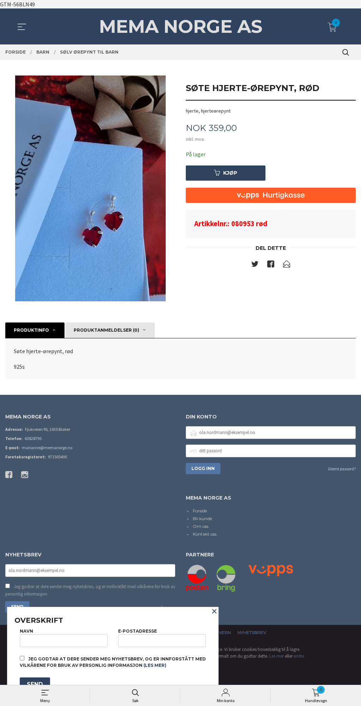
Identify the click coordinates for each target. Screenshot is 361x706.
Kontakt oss (204, 534)
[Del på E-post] (286, 265)
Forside (200, 510)
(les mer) (154, 665)
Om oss (200, 526)
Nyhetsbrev (252, 632)
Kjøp (230, 173)
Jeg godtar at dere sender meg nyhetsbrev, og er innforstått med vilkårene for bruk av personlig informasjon (90, 590)
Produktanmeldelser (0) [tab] (106, 330)
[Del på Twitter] (255, 265)
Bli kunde (202, 518)
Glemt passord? (342, 468)
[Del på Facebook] (270, 265)
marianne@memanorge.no (47, 447)
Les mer (276, 656)
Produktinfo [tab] (31, 330)
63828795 (33, 438)
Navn (26, 631)
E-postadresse (137, 631)
